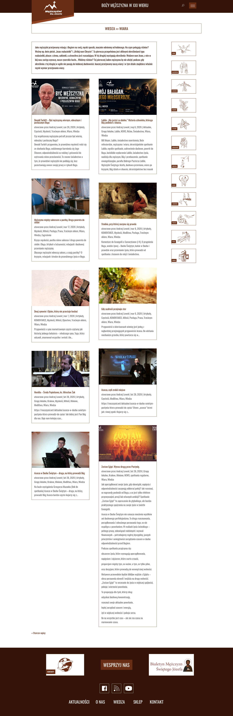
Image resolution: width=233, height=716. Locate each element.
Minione (74, 401)
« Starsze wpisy (38, 633)
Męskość (47, 131)
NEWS (123, 131)
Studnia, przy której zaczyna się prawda (118, 224)
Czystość (38, 131)
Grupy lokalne (40, 401)
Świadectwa (138, 131)
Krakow (50, 401)
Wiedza (110, 28)
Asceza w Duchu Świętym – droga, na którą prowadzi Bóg (59, 473)
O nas (100, 702)
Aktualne (147, 127)
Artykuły (80, 127)
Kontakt (156, 702)
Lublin (117, 131)
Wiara (69, 131)
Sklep (137, 702)
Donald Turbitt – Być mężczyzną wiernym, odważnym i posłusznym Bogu (57, 121)
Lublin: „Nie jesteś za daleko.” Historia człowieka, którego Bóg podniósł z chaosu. (127, 121)
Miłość (46, 231)
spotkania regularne (140, 475)
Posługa (53, 231)
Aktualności (79, 702)
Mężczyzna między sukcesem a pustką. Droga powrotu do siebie (59, 221)
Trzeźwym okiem (59, 131)
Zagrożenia (46, 235)
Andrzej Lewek (55, 127)
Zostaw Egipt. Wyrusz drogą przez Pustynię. (120, 466)
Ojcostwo (66, 320)
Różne (129, 131)
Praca (60, 231)
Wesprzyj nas (116, 664)
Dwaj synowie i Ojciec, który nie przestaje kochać (56, 311)
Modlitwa (38, 405)
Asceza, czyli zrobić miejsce (113, 390)
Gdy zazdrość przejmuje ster (113, 309)
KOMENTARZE (40, 320)
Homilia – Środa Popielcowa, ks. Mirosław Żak (54, 392)
